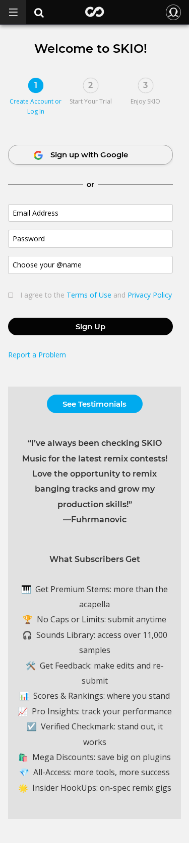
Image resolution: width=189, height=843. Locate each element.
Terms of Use (89, 295)
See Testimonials (94, 404)
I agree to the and (96, 295)
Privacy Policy (150, 295)
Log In (35, 111)
